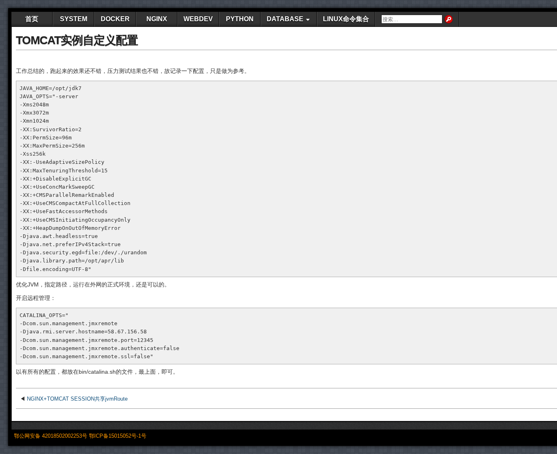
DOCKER (115, 18)
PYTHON (240, 18)
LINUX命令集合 (346, 18)
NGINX (156, 18)
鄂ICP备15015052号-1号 (117, 436)
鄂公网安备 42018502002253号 (50, 436)
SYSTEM (73, 18)
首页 (31, 18)
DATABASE (285, 18)
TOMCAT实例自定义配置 (77, 40)
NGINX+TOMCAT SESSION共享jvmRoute (77, 399)
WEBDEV (198, 18)
